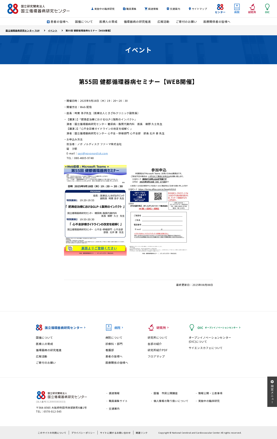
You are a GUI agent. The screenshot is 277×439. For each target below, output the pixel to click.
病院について (113, 337)
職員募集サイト (118, 401)
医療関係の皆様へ (116, 363)
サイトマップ (199, 8)
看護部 (109, 350)
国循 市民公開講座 (166, 393)
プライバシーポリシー (83, 432)
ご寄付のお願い (46, 363)
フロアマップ (156, 356)
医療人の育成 (44, 344)
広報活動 (41, 356)
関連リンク (142, 432)
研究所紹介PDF (158, 350)
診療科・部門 (114, 344)
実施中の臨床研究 (104, 8)
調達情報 (153, 8)
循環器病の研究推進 (49, 350)
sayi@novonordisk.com (93, 153)
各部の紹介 (155, 344)
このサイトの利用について (52, 432)
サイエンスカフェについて (206, 348)
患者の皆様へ (114, 356)
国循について (44, 337)
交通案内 (175, 8)
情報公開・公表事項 (210, 393)
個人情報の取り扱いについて (171, 401)
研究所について (158, 337)
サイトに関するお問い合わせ (115, 432)
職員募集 (131, 8)
